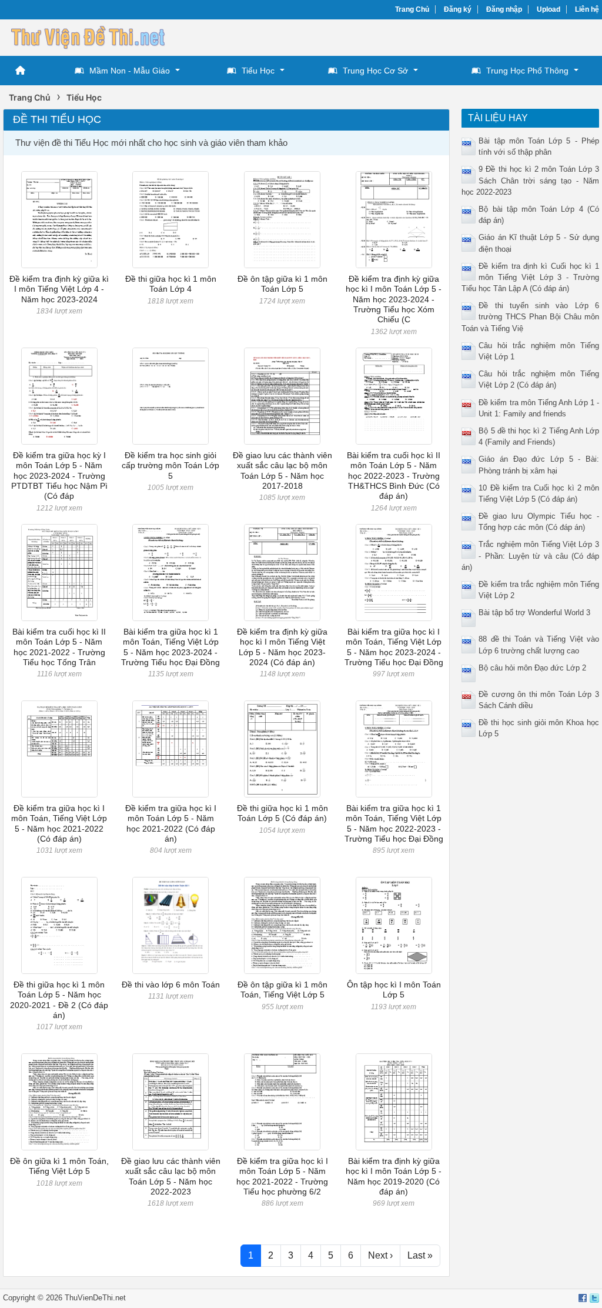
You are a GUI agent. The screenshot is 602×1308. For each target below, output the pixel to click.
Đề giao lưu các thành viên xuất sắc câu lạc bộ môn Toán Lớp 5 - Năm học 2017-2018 (282, 470)
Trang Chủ (412, 9)
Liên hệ (587, 9)
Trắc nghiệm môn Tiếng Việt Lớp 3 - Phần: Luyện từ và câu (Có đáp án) (529, 555)
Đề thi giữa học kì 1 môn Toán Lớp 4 (170, 283)
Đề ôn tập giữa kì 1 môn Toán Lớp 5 (282, 283)
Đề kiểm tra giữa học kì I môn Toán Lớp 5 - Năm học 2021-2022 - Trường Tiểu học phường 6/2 (282, 1176)
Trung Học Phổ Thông (527, 70)
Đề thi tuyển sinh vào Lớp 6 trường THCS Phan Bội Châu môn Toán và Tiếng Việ (529, 316)
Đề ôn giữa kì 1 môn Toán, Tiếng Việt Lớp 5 (59, 1166)
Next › (380, 1255)
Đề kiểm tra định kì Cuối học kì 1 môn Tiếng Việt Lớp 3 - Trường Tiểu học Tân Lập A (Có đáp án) (529, 277)
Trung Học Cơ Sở (375, 70)
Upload (548, 9)
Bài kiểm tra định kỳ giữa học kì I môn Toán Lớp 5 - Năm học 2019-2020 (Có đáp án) (394, 1176)
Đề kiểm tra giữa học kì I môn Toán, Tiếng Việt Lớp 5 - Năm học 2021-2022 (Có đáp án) (59, 823)
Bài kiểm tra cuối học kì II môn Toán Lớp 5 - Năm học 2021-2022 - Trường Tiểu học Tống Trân (59, 647)
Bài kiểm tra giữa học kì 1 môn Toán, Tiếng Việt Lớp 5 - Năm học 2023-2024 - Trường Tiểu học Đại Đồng (170, 647)
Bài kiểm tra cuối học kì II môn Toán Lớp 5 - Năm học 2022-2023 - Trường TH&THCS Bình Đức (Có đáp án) (393, 475)
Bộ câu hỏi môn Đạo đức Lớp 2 (532, 667)
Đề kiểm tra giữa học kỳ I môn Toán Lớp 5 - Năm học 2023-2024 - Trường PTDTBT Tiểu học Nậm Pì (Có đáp (59, 475)
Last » (420, 1255)
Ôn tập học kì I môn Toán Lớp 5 (394, 989)
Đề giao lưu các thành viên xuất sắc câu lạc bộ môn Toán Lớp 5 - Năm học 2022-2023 (170, 1176)
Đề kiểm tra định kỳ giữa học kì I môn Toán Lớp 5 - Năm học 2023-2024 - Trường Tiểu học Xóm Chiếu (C (394, 299)
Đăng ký (457, 9)
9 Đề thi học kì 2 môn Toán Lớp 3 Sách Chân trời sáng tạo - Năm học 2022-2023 (529, 180)
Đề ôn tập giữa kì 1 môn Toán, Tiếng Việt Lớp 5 (282, 989)
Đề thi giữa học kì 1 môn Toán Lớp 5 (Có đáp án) (282, 813)
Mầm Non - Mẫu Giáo (129, 70)
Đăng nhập (504, 9)
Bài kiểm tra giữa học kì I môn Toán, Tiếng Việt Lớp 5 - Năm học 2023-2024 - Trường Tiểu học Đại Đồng (394, 647)
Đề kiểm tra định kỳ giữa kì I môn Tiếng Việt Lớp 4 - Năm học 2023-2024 (59, 289)
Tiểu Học (258, 70)
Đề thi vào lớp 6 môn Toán (171, 984)
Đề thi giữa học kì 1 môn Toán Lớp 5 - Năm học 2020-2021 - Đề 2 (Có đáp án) (59, 1000)
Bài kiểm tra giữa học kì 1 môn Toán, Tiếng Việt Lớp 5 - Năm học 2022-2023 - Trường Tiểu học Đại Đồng (394, 823)
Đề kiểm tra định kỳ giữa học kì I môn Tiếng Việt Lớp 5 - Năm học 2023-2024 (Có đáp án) (282, 647)
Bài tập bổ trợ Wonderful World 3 (534, 612)
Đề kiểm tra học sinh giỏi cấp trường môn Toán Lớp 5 (170, 466)
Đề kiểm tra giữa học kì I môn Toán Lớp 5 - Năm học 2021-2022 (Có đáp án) (170, 823)
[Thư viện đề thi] (91, 36)
